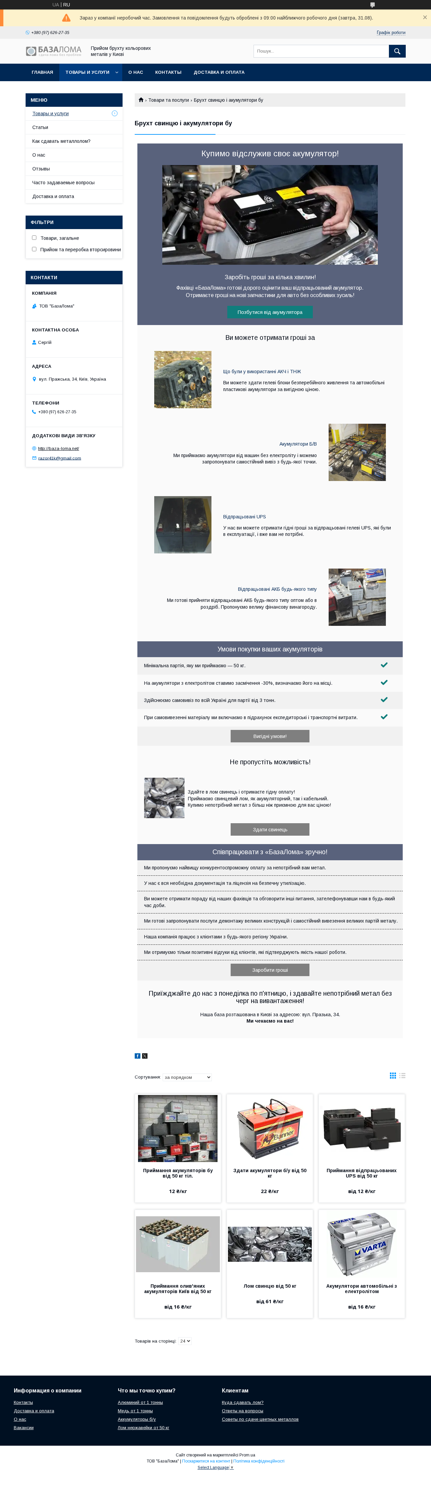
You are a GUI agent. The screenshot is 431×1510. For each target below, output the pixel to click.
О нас (135, 72)
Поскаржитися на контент (206, 1461)
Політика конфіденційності (259, 1461)
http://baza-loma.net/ (58, 448)
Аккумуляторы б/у (137, 1419)
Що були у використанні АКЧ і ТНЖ (262, 371)
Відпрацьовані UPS (244, 516)
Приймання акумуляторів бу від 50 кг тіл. (178, 1173)
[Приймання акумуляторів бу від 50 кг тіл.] (178, 1128)
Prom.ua (247, 1455)
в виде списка (402, 1077)
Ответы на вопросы (242, 1410)
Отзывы (41, 168)
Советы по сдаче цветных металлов (260, 1419)
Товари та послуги (168, 100)
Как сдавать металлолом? (61, 141)
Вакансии (24, 1427)
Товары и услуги (87, 72)
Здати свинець (270, 829)
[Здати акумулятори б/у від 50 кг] (270, 1128)
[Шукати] (397, 51)
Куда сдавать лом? (243, 1402)
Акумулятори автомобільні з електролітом (361, 1288)
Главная (42, 72)
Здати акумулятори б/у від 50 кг (269, 1173)
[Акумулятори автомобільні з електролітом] (362, 1243)
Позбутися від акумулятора (270, 312)
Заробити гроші (270, 970)
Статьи (40, 127)
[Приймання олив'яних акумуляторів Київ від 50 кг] (178, 1243)
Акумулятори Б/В (298, 444)
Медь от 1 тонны (135, 1410)
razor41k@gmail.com (59, 457)
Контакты (168, 72)
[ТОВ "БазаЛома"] (54, 54)
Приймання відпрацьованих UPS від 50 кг (362, 1173)
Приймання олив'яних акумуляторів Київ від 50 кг (177, 1288)
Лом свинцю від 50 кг (269, 1286)
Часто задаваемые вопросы (63, 182)
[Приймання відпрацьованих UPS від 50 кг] (362, 1128)
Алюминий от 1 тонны (140, 1402)
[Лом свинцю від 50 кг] (270, 1243)
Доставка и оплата (219, 72)
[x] (144, 1057)
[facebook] (137, 1057)
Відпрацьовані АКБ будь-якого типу (277, 589)
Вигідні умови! (270, 736)
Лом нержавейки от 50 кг (143, 1427)
